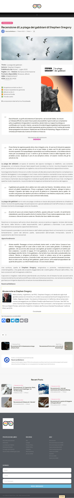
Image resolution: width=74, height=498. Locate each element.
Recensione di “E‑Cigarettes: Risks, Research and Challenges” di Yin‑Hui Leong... (25, 389)
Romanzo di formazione (26, 72)
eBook (27, 74)
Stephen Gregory (14, 67)
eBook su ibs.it (9, 92)
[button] (37, 14)
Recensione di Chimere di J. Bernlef (24, 402)
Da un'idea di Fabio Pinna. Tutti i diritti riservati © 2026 (16, 495)
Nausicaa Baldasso (10, 31)
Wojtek (15, 69)
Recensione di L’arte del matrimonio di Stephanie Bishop (60, 389)
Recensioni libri (7, 23)
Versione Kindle (9, 94)
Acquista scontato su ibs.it (13, 87)
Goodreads (26, 101)
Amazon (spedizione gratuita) (14, 90)
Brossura (21, 74)
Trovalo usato (8, 97)
